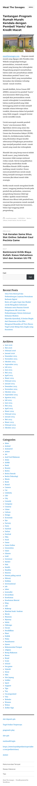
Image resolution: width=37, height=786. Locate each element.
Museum (8, 617)
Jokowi (5, 220)
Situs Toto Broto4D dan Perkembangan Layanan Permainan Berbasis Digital (19, 296)
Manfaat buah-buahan (14, 611)
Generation (9, 548)
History (8, 578)
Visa (6, 697)
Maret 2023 (9, 422)
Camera (8, 487)
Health (7, 567)
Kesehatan (9, 598)
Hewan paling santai (13, 575)
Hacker (7, 562)
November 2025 (11, 359)
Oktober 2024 (10, 392)
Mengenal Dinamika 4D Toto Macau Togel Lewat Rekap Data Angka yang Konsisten (19, 327)
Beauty (7, 468)
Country (8, 507)
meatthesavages (11, 218)
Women (8, 702)
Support (8, 686)
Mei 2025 (8, 373)
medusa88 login (9, 741)
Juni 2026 (8, 345)
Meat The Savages (14, 7)
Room (7, 655)
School (7, 664)
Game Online (10, 545)
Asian (7, 460)
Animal (7, 446)
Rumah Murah (21, 220)
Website (8, 699)
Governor (8, 559)
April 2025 (9, 375)
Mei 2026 (8, 348)
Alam (7, 443)
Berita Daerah (10, 474)
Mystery (8, 620)
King (7, 603)
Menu (31, 7)
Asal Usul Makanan (12, 457)
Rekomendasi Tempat (13, 647)
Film (6, 537)
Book (7, 482)
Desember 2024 (11, 386)
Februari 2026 (10, 351)
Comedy (8, 501)
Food (7, 540)
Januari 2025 (10, 384)
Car (6, 490)
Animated (9, 449)
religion (8, 650)
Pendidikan (9, 631)
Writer (7, 705)
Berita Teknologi (11, 476)
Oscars (7, 628)
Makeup (8, 609)
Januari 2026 (10, 353)
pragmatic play (9, 730)
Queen (7, 644)
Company (8, 504)
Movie (7, 614)
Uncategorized (10, 694)
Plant (7, 633)
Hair (6, 564)
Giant (7, 551)
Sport (7, 683)
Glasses (8, 553)
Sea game (8, 666)
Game (7, 542)
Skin (6, 675)
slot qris (6, 736)
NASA (7, 622)
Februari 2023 (10, 425)
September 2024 (11, 395)
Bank (7, 465)
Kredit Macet (12, 220)
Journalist (9, 592)
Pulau (7, 639)
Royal (7, 658)
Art (6, 454)
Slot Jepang (9, 677)
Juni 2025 (8, 370)
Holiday (8, 581)
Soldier (7, 680)
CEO (6, 496)
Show (7, 672)
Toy (6, 691)
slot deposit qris (9, 719)
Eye (6, 520)
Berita (29, 218)
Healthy (8, 570)
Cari (4, 273)
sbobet (5, 755)
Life (6, 606)
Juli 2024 (8, 400)
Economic (9, 518)
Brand (7, 485)
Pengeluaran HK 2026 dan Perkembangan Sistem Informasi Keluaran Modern (18, 313)
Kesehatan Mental (12, 600)
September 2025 (11, 364)
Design (7, 515)
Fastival (8, 529)
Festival (8, 534)
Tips (6, 688)
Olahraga (8, 625)
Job (6, 586)
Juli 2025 (8, 367)
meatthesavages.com (11, 56)
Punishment (10, 642)
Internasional (10, 584)
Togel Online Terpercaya (12, 725)
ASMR (7, 463)
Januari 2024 (10, 417)
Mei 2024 (8, 406)
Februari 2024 (10, 414)
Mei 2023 (8, 419)
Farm (7, 526)
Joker (7, 589)
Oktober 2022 (10, 428)
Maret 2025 (9, 378)
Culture (8, 512)
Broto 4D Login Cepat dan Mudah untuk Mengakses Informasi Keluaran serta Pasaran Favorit (18, 304)
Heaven (8, 573)
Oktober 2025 (10, 362)
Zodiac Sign (9, 708)
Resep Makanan (11, 653)
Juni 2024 (8, 403)
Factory (8, 523)
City (6, 498)
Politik (7, 636)
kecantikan (9, 595)
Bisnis (7, 479)
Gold (6, 556)
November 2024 (11, 389)
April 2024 (9, 408)
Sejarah (8, 669)
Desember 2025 (11, 356)
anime (7, 452)
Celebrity (8, 493)
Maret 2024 (9, 411)
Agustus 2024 (10, 397)
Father (7, 531)
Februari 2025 (10, 381)
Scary (7, 661)
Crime (7, 509)
